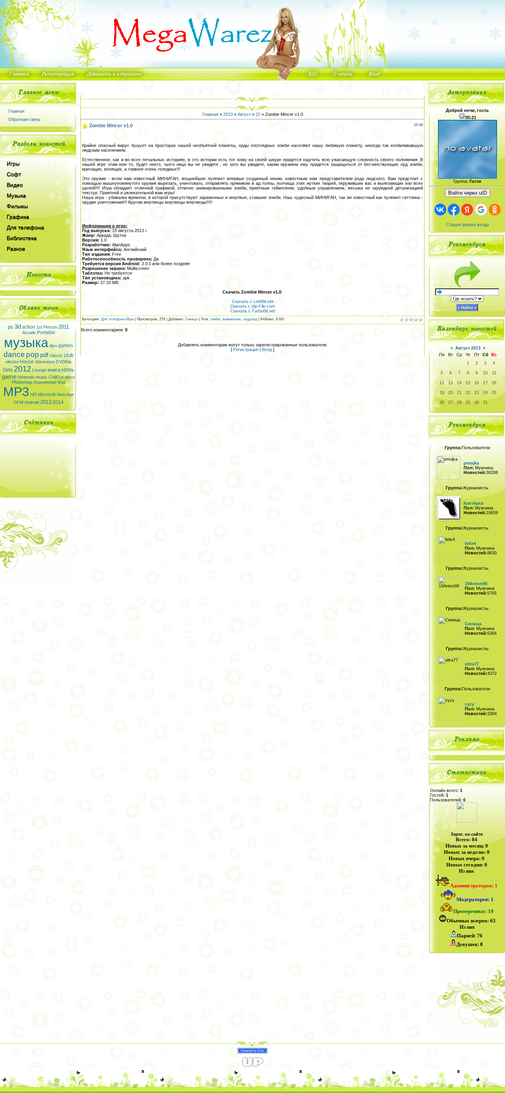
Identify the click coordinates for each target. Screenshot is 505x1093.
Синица (191, 319)
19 (442, 392)
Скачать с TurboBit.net (252, 311)
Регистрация (245, 349)
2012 (22, 368)
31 (485, 402)
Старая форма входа (467, 224)
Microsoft (47, 394)
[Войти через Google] (481, 209)
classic (56, 355)
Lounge (39, 370)
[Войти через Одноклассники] (495, 210)
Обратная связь (24, 119)
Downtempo (45, 382)
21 (459, 392)
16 (476, 382)
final (61, 382)
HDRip (68, 370)
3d (18, 326)
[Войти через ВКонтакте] (440, 210)
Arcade (29, 332)
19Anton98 (476, 583)
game (9, 377)
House (27, 361)
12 (442, 382)
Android (31, 402)
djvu (53, 345)
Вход (267, 349)
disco (70, 377)
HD (33, 394)
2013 (45, 402)
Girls (8, 370)
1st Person (46, 327)
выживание (232, 319)
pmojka (471, 463)
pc (10, 327)
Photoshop (22, 382)
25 (494, 392)
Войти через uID (467, 193)
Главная (16, 111)
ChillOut (56, 377)
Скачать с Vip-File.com (252, 306)
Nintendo (26, 377)
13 (450, 382)
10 (485, 372)
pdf (44, 355)
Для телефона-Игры (117, 319)
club (68, 355)
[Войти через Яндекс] (467, 210)
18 (494, 382)
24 (485, 392)
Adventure (45, 361)
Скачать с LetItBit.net (252, 301)
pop (32, 354)
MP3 (16, 392)
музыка (26, 342)
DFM (18, 402)
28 (459, 402)
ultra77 (472, 664)
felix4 (470, 543)
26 (442, 402)
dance (14, 354)
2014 (58, 402)
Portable (46, 332)
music (41, 377)
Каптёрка (473, 503)
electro (12, 361)
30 (476, 402)
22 (258, 114)
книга (54, 370)
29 (468, 402)
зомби (215, 319)
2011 (63, 327)
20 (450, 392)
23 (476, 392)
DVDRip (63, 361)
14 (459, 382)
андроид (250, 319)
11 (494, 372)
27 (450, 402)
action (28, 327)
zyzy (469, 704)
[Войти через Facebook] (454, 210)
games (65, 345)
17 (485, 382)
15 (468, 382)
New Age (65, 394)
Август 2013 (468, 348)
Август (244, 114)
